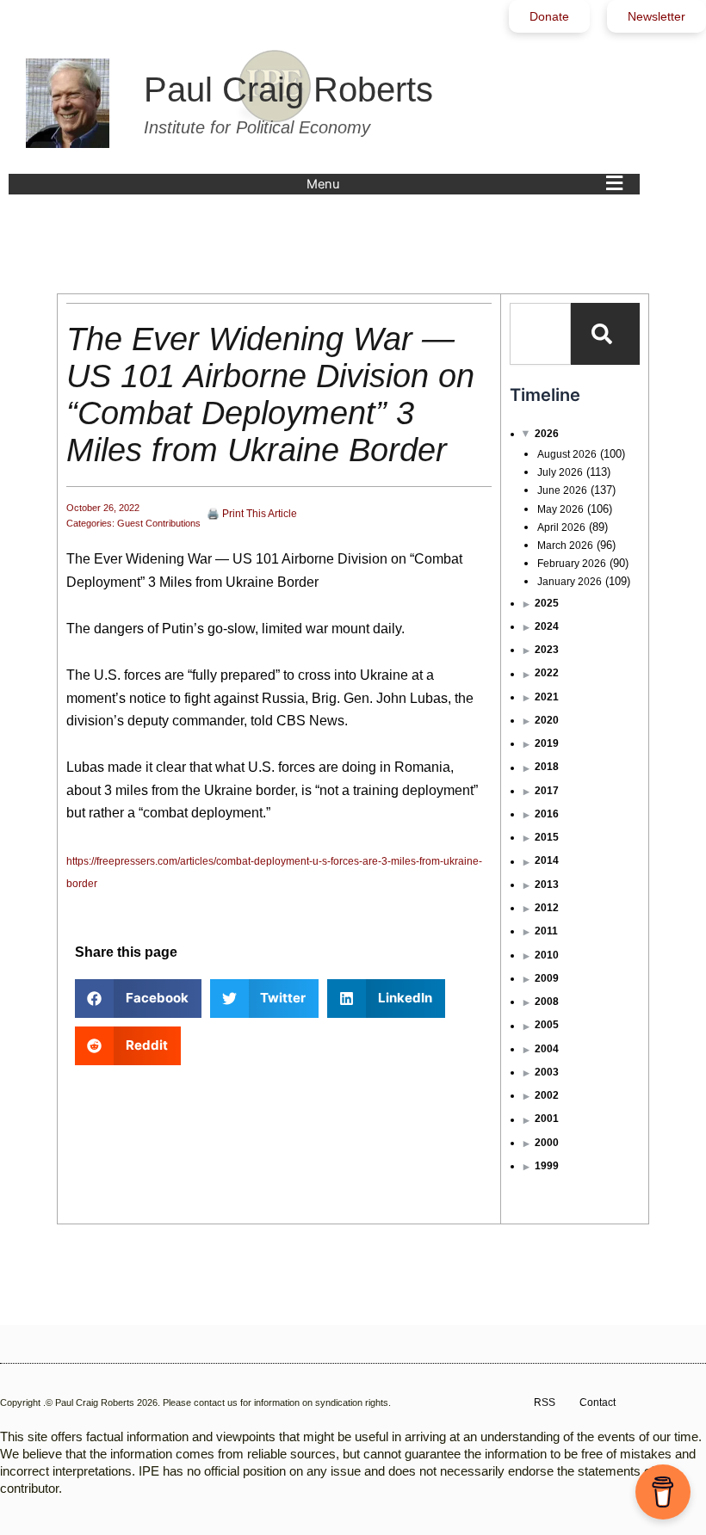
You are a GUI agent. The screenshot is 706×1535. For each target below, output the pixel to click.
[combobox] (540, 334)
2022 (547, 673)
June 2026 (562, 490)
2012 (547, 908)
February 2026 (571, 564)
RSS (544, 1402)
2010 (547, 955)
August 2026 (567, 454)
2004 (547, 1049)
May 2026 (560, 509)
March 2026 (565, 545)
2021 (547, 697)
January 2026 (569, 582)
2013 (547, 884)
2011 (546, 931)
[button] (469, 184)
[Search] (605, 334)
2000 (547, 1143)
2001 (547, 1119)
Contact (597, 1402)
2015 (547, 837)
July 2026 (560, 472)
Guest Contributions (159, 523)
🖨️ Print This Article (252, 514)
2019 (547, 743)
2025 (547, 603)
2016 (547, 814)
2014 (547, 860)
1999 (547, 1166)
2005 (547, 1025)
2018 (547, 767)
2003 (547, 1072)
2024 (547, 626)
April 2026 (561, 527)
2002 (547, 1095)
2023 (547, 650)
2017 (547, 791)
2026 (547, 434)
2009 (547, 978)
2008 (547, 1002)
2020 (547, 720)
